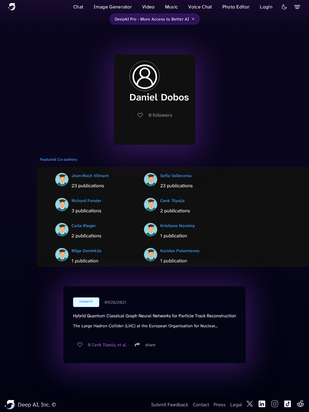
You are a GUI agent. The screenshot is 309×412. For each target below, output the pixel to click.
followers (160, 115)
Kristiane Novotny (177, 225)
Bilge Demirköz (86, 250)
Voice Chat (200, 7)
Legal (236, 404)
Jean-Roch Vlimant (90, 175)
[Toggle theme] (284, 7)
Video (148, 7)
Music (171, 7)
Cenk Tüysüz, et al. (109, 344)
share (150, 344)
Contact (201, 404)
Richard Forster (86, 200)
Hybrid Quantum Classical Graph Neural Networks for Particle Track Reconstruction (154, 316)
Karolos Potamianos (179, 250)
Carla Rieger (84, 225)
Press (220, 404)
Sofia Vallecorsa (176, 175)
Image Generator (113, 7)
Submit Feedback (169, 404)
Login (266, 7)
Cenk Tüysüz (172, 200)
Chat (78, 7)
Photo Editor (236, 7)
